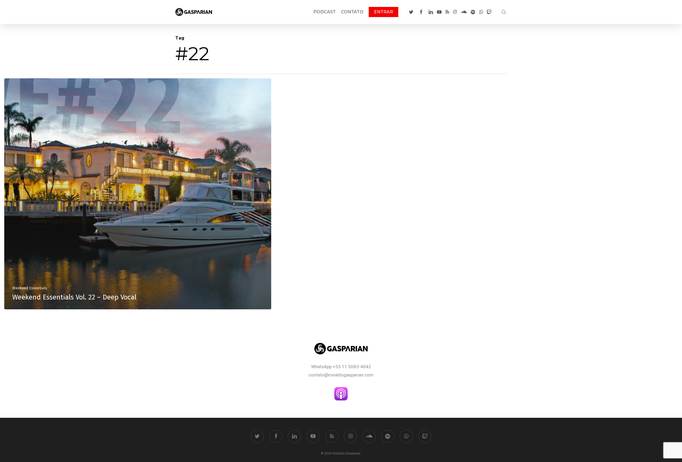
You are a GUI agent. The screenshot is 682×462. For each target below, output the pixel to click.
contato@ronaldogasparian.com (341, 375)
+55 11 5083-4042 (352, 366)
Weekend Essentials (29, 288)
